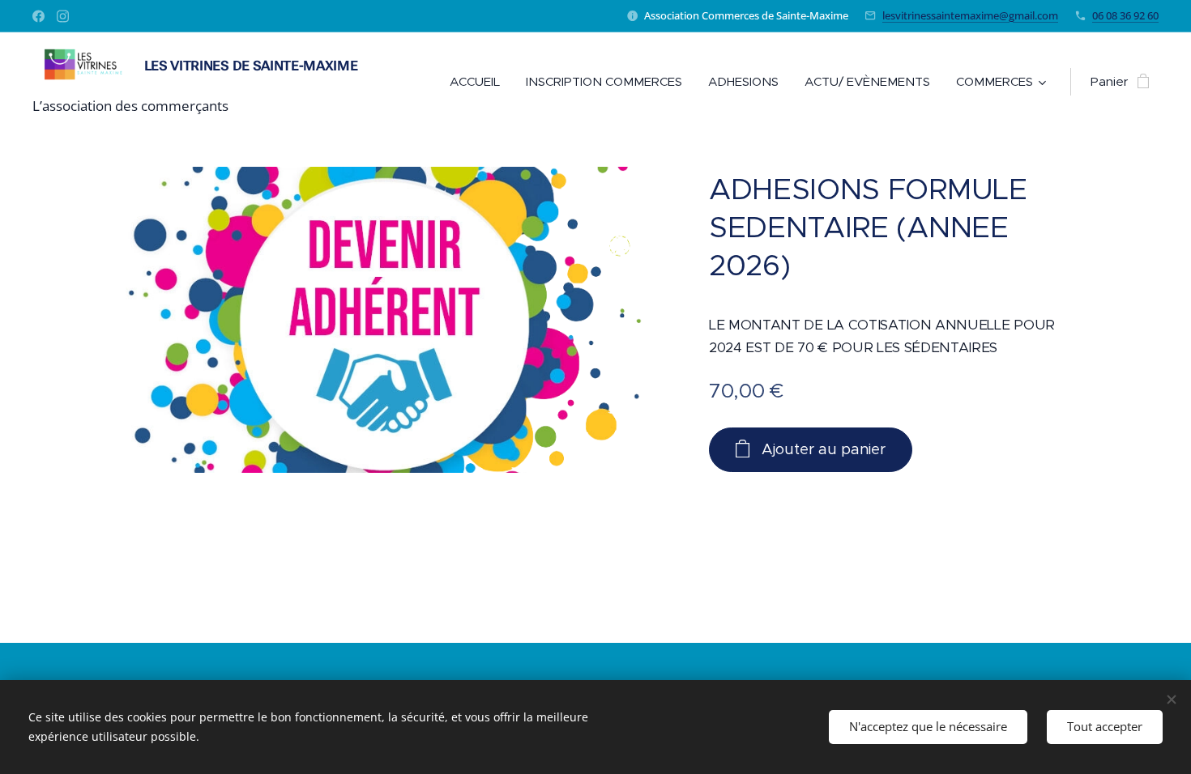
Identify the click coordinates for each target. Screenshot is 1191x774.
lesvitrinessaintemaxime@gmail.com (970, 15)
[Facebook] (38, 16)
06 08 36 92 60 (1125, 15)
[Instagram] (63, 16)
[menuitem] (479, 82)
